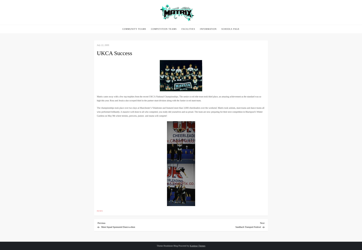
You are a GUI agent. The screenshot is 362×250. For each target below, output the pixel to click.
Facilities (188, 29)
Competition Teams (164, 29)
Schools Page (230, 29)
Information (208, 29)
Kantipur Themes (197, 246)
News (100, 211)
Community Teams (134, 29)
